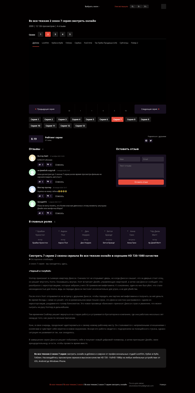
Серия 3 (62, 119)
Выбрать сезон (91, 6)
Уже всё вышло (121, 6)
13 (126, 111)
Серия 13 (80, 125)
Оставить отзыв (141, 182)
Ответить (59, 164)
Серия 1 (35, 119)
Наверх (163, 384)
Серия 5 (90, 119)
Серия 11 (50, 125)
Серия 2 (49, 119)
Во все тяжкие (56, 384)
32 (69, 111)
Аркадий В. (42, 202)
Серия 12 (65, 125)
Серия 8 (131, 119)
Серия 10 (35, 125)
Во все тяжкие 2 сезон (73, 384)
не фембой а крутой (46, 170)
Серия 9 (145, 119)
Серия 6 (104, 119)
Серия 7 (117, 119)
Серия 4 (76, 119)
